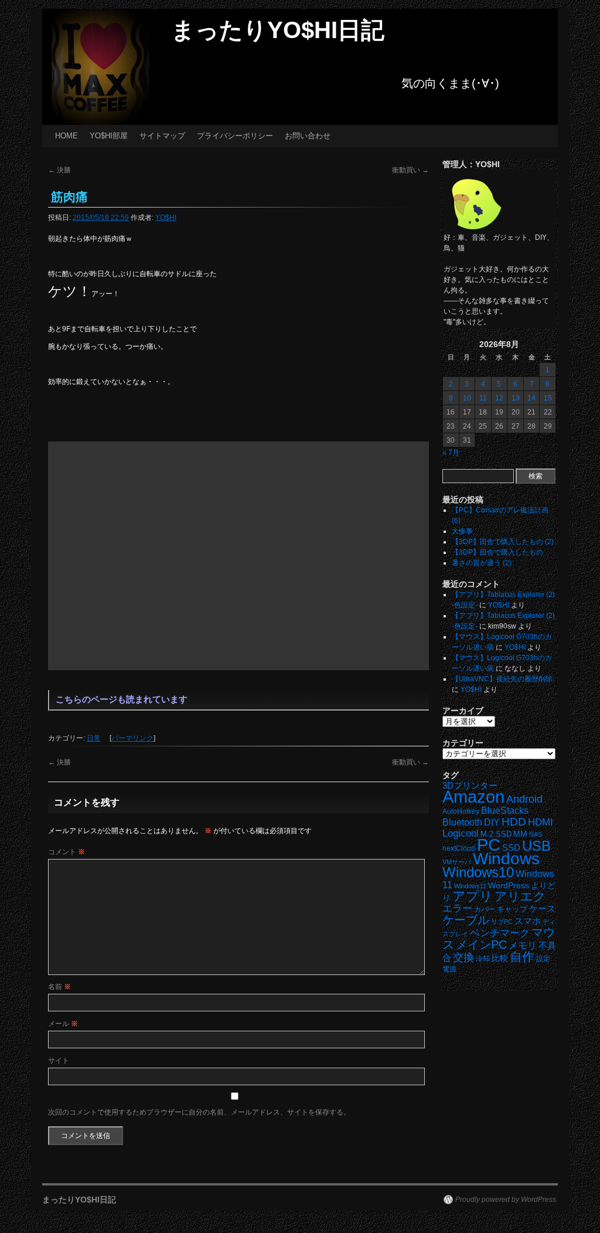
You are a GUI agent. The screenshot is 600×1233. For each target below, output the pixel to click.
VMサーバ (456, 861)
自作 (522, 956)
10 (467, 398)
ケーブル (465, 919)
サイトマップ (162, 135)
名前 (59, 987)
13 (516, 398)
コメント (66, 852)
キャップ (512, 909)
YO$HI (165, 217)
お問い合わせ (307, 135)
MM (520, 834)
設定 (543, 959)
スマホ (527, 921)
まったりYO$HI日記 (277, 30)
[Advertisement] (238, 555)
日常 (94, 738)
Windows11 (470, 885)
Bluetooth (462, 822)
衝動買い (410, 170)
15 (548, 398)
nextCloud (458, 848)
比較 (500, 958)
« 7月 (450, 453)
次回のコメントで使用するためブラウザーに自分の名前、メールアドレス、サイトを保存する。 (199, 1112)
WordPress (508, 885)
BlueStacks (505, 811)
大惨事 (462, 531)
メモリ (523, 945)
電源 (449, 969)
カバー (484, 909)
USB (536, 846)
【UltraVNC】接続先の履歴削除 (502, 679)
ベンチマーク (500, 933)
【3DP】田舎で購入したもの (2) (503, 542)
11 (483, 398)
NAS (535, 834)
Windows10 (478, 872)
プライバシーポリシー (235, 135)
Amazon (473, 796)
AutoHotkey (460, 811)
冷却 (483, 959)
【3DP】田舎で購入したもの (497, 552)
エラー (457, 908)
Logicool (460, 833)
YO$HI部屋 (109, 135)
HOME (66, 135)
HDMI (540, 822)
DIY (492, 822)
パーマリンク (132, 738)
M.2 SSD (496, 834)
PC (488, 844)
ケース (542, 908)
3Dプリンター (469, 785)
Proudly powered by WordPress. (506, 1199)
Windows (506, 859)
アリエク (520, 896)
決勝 (59, 170)
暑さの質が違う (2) (482, 563)
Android (524, 799)
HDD (514, 822)
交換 (463, 957)
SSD (511, 847)
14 (531, 398)
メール (63, 1024)
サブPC (502, 921)
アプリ (472, 896)
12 (499, 398)
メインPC (481, 944)
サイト (58, 1061)
